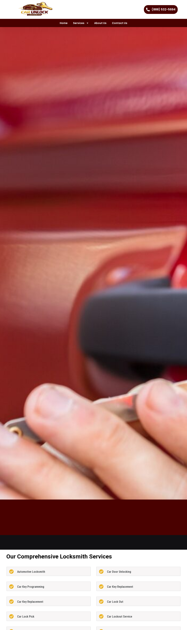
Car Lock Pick (25, 616)
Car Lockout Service (119, 616)
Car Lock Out (115, 601)
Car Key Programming (30, 586)
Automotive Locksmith (31, 571)
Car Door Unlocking (119, 571)
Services (78, 23)
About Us (100, 23)
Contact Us (119, 23)
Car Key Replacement (120, 586)
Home (64, 23)
